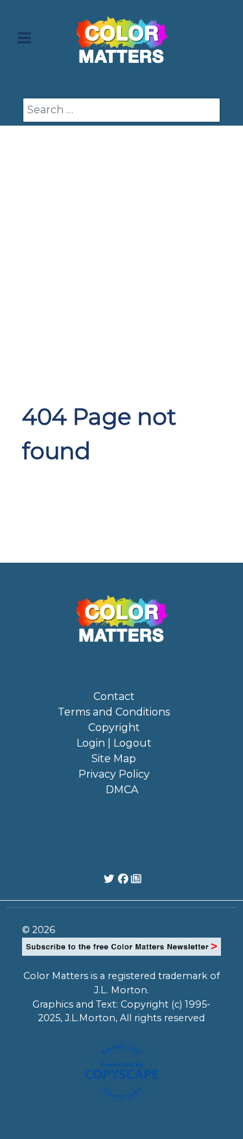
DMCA (122, 790)
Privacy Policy (114, 774)
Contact (114, 696)
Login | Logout (114, 743)
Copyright (114, 727)
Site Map (113, 758)
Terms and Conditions (114, 712)
